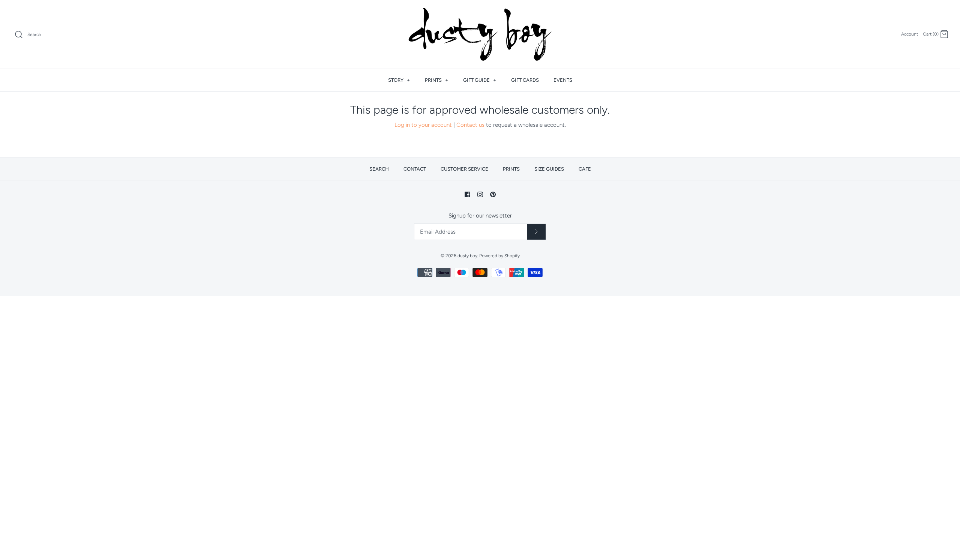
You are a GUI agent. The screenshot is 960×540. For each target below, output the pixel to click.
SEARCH (379, 169)
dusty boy (467, 255)
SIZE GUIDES (549, 169)
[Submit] (536, 232)
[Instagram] (480, 194)
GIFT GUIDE (479, 80)
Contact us (470, 125)
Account (909, 34)
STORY (399, 80)
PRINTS (436, 80)
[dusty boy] (480, 34)
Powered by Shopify (499, 255)
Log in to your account (423, 125)
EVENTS (563, 80)
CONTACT (415, 169)
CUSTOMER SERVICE (464, 169)
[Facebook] (467, 194)
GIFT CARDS (525, 80)
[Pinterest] (493, 194)
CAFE (585, 169)
